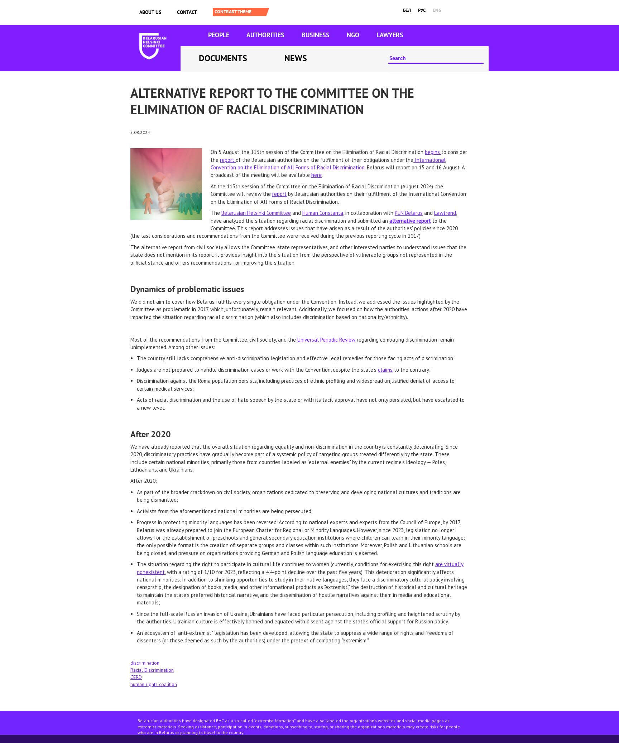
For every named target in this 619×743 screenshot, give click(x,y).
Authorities (265, 35)
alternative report (410, 220)
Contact (187, 12)
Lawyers (389, 35)
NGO (353, 35)
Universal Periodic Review (326, 339)
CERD (136, 677)
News (295, 58)
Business (316, 35)
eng (437, 10)
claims (385, 369)
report (228, 159)
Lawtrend (445, 212)
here (316, 175)
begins (433, 152)
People (218, 35)
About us (150, 12)
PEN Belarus (409, 212)
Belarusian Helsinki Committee (256, 212)
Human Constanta (322, 212)
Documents (223, 58)
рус (422, 10)
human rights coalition (153, 684)
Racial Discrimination (152, 670)
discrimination (144, 663)
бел (407, 10)
